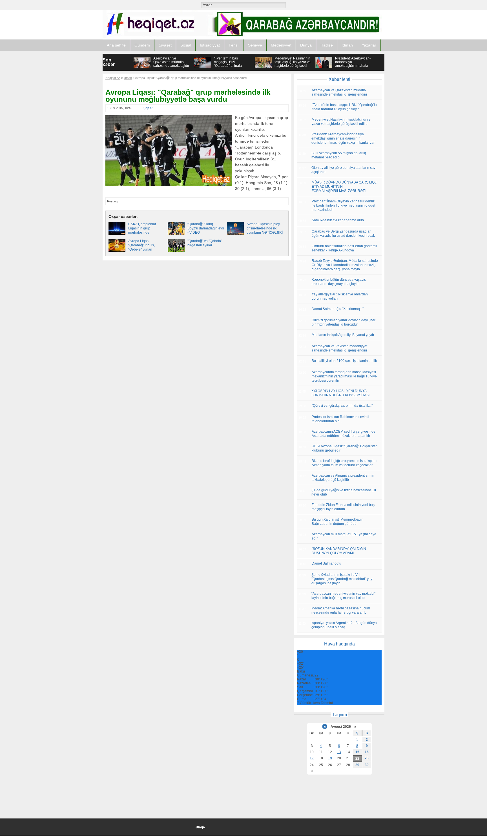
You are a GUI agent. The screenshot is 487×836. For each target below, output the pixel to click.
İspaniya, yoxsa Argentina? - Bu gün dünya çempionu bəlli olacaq (344, 625)
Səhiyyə (255, 45)
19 (330, 758)
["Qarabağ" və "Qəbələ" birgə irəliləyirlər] (176, 251)
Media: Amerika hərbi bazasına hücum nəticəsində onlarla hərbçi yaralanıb (340, 610)
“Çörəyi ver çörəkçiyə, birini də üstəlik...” (342, 406)
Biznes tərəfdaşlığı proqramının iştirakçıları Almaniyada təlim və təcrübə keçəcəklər (344, 463)
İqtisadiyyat (210, 45)
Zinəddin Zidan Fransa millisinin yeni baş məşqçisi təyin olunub (343, 507)
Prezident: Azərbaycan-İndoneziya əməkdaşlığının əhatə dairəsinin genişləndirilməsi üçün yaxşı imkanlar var (353, 67)
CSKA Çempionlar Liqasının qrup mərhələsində (142, 228)
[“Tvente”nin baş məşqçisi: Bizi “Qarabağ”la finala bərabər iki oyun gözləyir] (202, 67)
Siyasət (165, 45)
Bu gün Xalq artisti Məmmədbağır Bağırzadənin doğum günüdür (337, 521)
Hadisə (326, 45)
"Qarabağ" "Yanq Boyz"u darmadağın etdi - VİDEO (205, 228)
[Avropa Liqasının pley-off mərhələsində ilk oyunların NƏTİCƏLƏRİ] (235, 234)
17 (312, 758)
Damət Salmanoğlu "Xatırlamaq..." (338, 309)
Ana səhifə (116, 45)
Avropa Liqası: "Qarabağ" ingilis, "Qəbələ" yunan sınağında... (141, 247)
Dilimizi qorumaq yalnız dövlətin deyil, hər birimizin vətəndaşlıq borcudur (343, 322)
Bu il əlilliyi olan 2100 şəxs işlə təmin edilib (344, 361)
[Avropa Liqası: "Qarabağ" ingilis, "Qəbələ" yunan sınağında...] (117, 251)
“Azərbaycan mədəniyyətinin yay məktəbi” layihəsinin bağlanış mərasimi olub (343, 596)
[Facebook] (309, 5)
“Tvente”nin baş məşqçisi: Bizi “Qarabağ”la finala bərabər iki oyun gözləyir (233, 63)
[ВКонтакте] (302, 5)
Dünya (306, 45)
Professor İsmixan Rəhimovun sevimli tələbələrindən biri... (340, 419)
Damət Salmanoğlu (326, 563)
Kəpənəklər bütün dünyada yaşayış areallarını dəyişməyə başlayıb (339, 282)
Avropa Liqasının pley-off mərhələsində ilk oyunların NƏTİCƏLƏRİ (265, 228)
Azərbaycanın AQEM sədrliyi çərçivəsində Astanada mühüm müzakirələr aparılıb (343, 434)
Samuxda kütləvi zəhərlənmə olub (338, 220)
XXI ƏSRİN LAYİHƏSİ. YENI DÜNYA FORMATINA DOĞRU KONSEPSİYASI (340, 393)
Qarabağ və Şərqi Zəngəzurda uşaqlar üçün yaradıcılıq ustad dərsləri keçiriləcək (343, 233)
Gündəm (142, 45)
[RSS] (324, 5)
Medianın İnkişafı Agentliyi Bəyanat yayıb (343, 335)
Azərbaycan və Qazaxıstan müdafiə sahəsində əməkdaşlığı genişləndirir (171, 63)
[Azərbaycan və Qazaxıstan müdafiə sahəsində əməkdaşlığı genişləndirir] (142, 67)
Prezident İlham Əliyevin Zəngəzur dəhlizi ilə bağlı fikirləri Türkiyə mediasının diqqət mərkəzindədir (343, 205)
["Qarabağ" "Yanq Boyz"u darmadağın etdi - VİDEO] (176, 234)
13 (339, 752)
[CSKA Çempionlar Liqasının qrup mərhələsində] (117, 234)
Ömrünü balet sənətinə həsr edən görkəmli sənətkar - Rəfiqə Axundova (344, 248)
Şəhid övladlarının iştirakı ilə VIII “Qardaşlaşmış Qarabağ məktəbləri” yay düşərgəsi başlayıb (341, 579)
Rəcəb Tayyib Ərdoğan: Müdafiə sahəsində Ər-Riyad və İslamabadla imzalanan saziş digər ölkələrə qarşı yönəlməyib (345, 265)
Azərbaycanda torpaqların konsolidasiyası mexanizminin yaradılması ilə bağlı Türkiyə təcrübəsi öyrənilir (344, 376)
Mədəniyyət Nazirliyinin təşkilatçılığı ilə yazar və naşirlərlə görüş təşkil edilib (293, 63)
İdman (347, 45)
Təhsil (234, 45)
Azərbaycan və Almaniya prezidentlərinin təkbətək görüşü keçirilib (343, 478)
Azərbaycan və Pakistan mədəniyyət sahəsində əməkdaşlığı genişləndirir (339, 348)
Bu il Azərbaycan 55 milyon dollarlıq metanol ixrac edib (338, 155)
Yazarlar (369, 45)
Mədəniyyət (281, 45)
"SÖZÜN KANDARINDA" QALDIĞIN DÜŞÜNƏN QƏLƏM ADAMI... (339, 551)
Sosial (185, 45)
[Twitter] (317, 5)
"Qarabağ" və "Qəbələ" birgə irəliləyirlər (204, 243)
